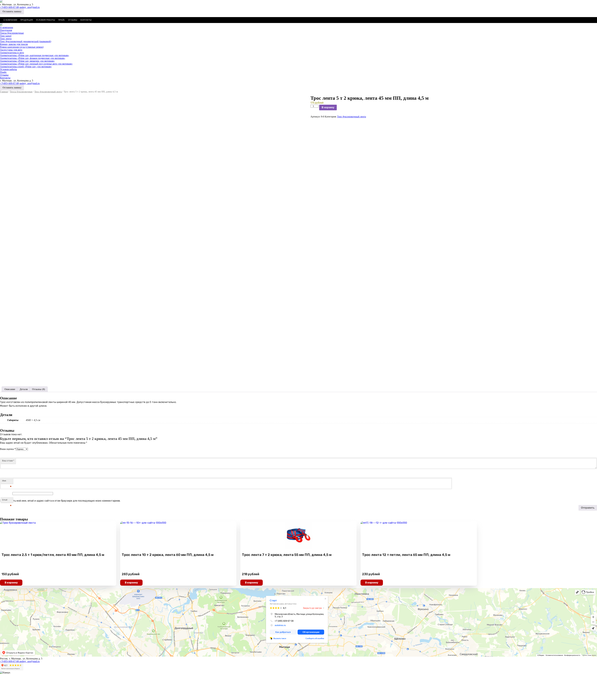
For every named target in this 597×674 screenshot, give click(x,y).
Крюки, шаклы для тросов (14, 44)
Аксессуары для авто (11, 49)
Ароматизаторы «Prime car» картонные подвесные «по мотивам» (34, 55)
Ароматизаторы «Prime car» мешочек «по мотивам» (27, 61)
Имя (7, 482)
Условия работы (45, 20)
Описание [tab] (9, 389)
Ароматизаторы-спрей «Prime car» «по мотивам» (26, 66)
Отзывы (72, 20)
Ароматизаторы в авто (12, 52)
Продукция (26, 20)
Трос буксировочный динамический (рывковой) (25, 41)
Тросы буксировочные (12, 33)
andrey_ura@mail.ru (29, 7)
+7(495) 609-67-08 (9, 7)
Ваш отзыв (8, 460)
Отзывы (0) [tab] (38, 389)
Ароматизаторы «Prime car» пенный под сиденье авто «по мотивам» (36, 63)
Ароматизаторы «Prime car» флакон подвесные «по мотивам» (32, 58)
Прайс (61, 20)
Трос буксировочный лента (48, 91)
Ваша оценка (8, 449)
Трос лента (6, 38)
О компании (10, 20)
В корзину (328, 107)
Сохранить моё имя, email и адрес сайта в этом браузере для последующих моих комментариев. (61, 500)
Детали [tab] (24, 389)
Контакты (86, 20)
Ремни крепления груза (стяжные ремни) (22, 47)
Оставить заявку (11, 11)
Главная (4, 91)
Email (7, 501)
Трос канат (6, 35)
